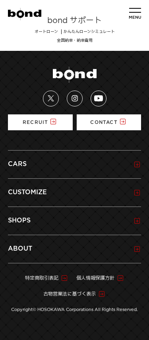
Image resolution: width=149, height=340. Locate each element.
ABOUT (20, 248)
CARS (17, 164)
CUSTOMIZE (27, 192)
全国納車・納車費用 (75, 40)
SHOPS (19, 220)
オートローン (46, 32)
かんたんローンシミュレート (89, 32)
